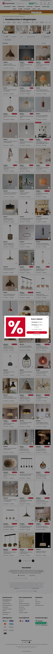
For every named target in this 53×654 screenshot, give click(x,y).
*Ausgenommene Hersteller (37, 334)
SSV (37, 329)
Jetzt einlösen (37, 332)
